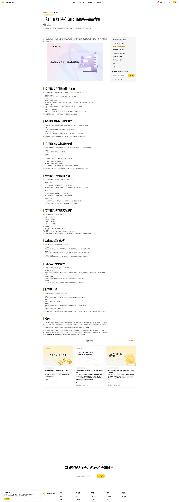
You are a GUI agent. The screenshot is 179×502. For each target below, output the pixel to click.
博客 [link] (51, 12)
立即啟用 (131, 75)
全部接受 (7, 499)
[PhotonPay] (8, 3)
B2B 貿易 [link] (56, 12)
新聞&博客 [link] (45, 12)
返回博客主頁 (132, 341)
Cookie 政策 (7, 496)
